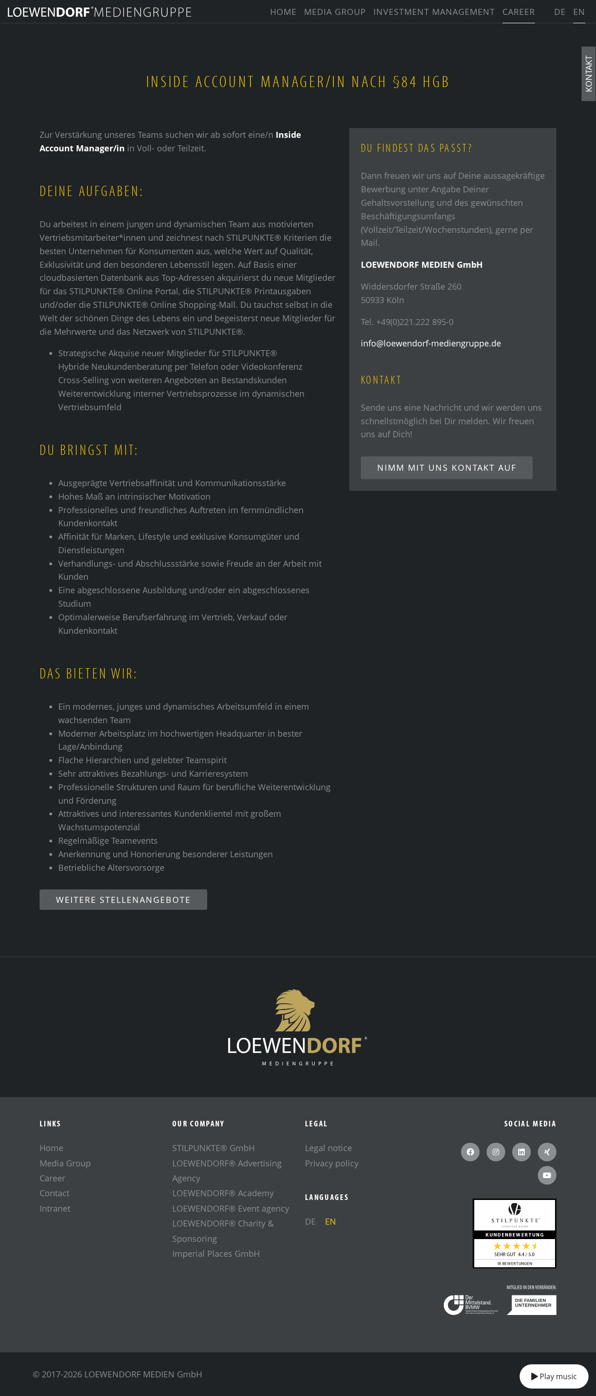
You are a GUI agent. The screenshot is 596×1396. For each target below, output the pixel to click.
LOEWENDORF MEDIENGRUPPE (99, 11)
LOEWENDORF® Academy (223, 1193)
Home (283, 11)
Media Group (335, 11)
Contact (54, 1193)
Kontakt (588, 73)
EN (579, 11)
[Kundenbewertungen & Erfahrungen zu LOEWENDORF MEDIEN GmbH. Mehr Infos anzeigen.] (514, 1233)
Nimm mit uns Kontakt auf (446, 467)
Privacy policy (332, 1163)
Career (518, 11)
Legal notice (328, 1147)
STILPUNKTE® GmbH (213, 1147)
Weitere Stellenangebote (123, 899)
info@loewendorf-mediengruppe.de (431, 343)
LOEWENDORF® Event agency (230, 1208)
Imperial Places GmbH (216, 1253)
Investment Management (434, 11)
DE (560, 11)
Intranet (55, 1208)
